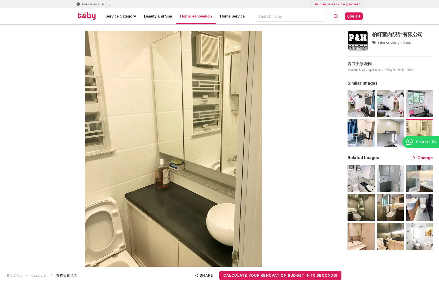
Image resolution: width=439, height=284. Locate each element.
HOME (16, 275)
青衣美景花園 (66, 275)
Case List (38, 275)
